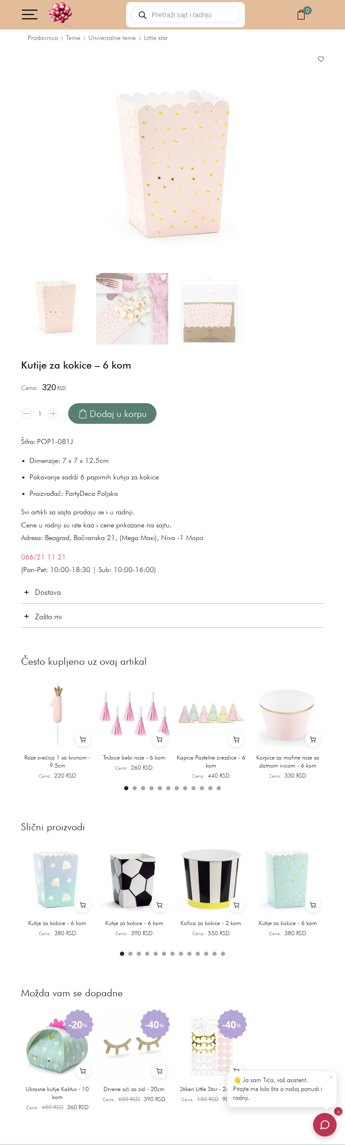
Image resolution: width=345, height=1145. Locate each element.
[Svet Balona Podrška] (325, 1125)
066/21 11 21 (43, 557)
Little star (156, 38)
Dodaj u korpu (118, 413)
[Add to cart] (82, 739)
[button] (126, 788)
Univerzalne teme (112, 38)
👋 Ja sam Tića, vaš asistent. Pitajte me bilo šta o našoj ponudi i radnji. (277, 1089)
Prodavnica (43, 38)
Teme (73, 38)
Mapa (194, 537)
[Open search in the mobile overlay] (185, 14)
